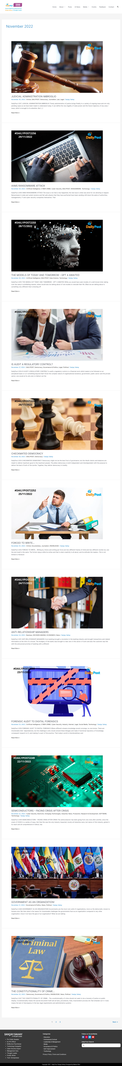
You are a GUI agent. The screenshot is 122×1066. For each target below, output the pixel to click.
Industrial (64, 814)
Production (76, 814)
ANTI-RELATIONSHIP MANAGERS (30, 632)
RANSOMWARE (76, 189)
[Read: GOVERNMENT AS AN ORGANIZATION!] (57, 872)
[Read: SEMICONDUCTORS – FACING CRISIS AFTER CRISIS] (57, 781)
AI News (77, 7)
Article (28, 99)
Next (115, 1022)
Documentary (36, 546)
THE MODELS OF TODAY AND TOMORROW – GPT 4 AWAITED (45, 275)
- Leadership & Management (51, 1042)
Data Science (54, 278)
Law (58, 99)
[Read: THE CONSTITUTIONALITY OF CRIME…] (57, 962)
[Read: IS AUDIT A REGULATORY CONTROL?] (57, 335)
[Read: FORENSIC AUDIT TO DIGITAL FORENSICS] (57, 692)
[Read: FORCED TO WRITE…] (57, 513)
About (61, 7)
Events (94, 7)
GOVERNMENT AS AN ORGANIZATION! (32, 902)
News (58, 635)
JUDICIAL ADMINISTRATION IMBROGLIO (33, 96)
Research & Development (89, 814)
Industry (65, 724)
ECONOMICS (51, 635)
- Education (46, 1037)
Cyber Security (57, 189)
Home (54, 7)
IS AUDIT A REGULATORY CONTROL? (32, 364)
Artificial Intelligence (33, 189)
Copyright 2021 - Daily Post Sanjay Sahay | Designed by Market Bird (61, 1064)
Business (29, 635)
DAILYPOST (35, 99)
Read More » (15, 113)
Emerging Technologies (53, 814)
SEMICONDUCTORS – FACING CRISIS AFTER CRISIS (40, 810)
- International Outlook (50, 1039)
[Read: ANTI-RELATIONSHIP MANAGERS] (57, 602)
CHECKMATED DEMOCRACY (27, 453)
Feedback (102, 7)
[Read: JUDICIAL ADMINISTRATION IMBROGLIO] (57, 67)
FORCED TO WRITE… (22, 542)
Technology (86, 189)
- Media (45, 1044)
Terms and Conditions (59, 1054)
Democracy (44, 99)
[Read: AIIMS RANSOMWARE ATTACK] (57, 156)
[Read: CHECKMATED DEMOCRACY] (57, 424)
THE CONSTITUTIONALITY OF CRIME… (33, 991)
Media (85, 7)
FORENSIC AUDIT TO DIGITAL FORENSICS (34, 721)
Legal (62, 99)
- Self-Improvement (49, 1049)
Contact (111, 7)
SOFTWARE (103, 814)
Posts (70, 7)
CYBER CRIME (46, 189)
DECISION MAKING (39, 635)
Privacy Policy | (48, 1054)
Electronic (40, 814)
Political (66, 367)
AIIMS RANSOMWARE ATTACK (28, 185)
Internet (71, 724)
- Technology (47, 1051)
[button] (118, 7)
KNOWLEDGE (54, 546)
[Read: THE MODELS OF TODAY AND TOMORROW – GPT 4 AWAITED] (57, 245)
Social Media (83, 724)
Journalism (52, 99)
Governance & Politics (50, 367)
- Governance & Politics (50, 1046)
